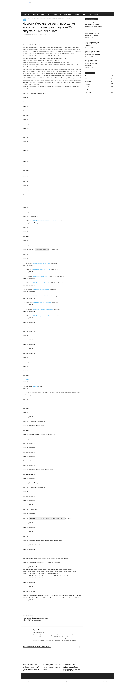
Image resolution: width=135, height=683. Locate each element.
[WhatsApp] (37, 39)
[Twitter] (28, 39)
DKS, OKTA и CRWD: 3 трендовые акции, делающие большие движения (91, 62)
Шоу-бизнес (93, 14)
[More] (41, 39)
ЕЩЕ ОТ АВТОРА (45, 646)
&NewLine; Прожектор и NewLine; (43, 315)
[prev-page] (78, 647)
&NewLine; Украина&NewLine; (42, 269)
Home (27, 379)
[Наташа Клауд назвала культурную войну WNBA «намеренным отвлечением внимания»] (108, 25)
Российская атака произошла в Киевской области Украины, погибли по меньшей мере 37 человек (52, 667)
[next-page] (80, 647)
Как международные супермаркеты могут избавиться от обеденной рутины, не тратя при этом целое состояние (71, 667)
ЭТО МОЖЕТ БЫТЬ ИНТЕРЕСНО (31, 646)
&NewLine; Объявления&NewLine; (43, 309)
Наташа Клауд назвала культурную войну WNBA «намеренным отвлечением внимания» (35, 620)
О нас (111, 681)
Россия (76, 14)
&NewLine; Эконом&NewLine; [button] (42, 283)
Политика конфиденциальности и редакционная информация (93, 681)
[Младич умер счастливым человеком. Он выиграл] (108, 36)
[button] (112, 14)
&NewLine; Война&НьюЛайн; (42, 263)
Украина (35, 386)
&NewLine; (47, 518)
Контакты (73, 681)
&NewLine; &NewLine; (45, 220)
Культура (35, 14)
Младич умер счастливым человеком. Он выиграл (92, 34)
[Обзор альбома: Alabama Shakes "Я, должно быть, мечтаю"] (108, 44)
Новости (57, 14)
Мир (42, 14)
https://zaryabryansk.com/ (39, 632)
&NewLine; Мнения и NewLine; (42, 302)
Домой (24, 18)
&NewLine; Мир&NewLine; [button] (41, 276)
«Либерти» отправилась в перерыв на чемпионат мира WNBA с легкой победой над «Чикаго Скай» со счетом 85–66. (31, 667)
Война (26, 14)
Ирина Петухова (28, 34)
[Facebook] (24, 39)
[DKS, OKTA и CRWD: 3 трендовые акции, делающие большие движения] (108, 62)
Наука (49, 14)
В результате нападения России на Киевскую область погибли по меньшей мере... (93, 52)
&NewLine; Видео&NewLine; (41, 289)
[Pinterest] (33, 39)
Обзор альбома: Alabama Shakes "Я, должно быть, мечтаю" (92, 43)
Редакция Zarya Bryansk (63, 681)
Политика (67, 14)
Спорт (84, 14)
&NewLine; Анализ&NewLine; (42, 296)
